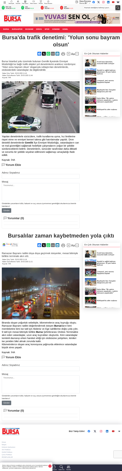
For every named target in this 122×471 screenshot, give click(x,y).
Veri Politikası (6, 450)
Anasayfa (11, 3)
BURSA (6, 29)
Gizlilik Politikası (7, 452)
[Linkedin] (108, 2)
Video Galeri (33, 3)
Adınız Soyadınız (11, 172)
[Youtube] (113, 2)
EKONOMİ (29, 29)
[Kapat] (50, 466)
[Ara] (117, 7)
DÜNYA (39, 29)
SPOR (47, 29)
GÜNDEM (56, 29)
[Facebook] (93, 2)
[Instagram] (103, 2)
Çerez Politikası (7, 455)
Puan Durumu (48, 3)
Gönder (6, 210)
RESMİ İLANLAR (7, 457)
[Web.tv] (118, 2)
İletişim (4, 445)
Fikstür (41, 3)
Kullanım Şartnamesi (8, 447)
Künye (4, 442)
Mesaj (5, 181)
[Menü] (5, 2)
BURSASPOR (17, 29)
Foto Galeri (25, 3)
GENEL (65, 29)
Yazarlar (18, 3)
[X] (98, 2)
